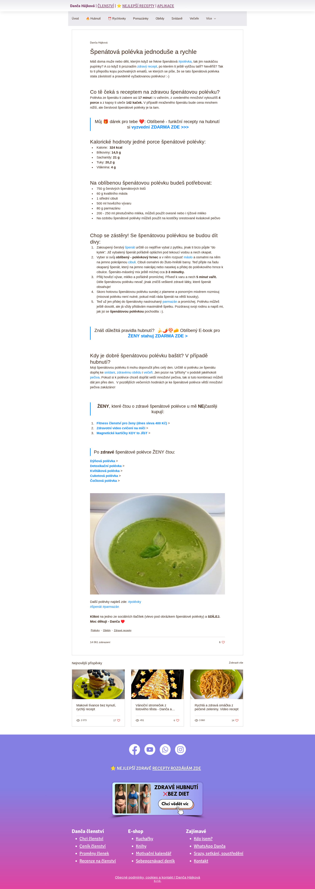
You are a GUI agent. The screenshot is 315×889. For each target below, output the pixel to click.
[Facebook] (134, 749)
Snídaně (177, 18)
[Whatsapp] (165, 749)
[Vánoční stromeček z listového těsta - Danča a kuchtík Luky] (157, 684)
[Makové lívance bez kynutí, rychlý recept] (98, 684)
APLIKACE (165, 5)
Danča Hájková (82, 5)
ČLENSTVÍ (106, 5)
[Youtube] (149, 749)
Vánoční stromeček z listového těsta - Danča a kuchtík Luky (154, 707)
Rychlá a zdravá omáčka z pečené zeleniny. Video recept (216, 707)
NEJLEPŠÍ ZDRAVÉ (159, 768)
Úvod (75, 18)
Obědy (160, 18)
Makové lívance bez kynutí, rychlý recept (96, 707)
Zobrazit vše (236, 662)
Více (209, 18)
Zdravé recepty (122, 630)
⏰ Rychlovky (117, 18)
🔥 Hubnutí (93, 18)
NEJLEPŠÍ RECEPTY (138, 5)
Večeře (194, 18)
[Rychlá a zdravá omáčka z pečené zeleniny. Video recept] (216, 684)
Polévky (95, 630)
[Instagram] (180, 749)
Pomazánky (140, 18)
